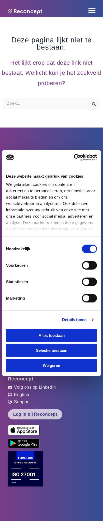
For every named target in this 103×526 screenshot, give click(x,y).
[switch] (89, 265)
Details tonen (74, 319)
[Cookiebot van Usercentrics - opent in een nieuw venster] (74, 157)
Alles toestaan (52, 335)
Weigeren (51, 365)
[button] (65, 11)
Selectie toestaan (51, 350)
